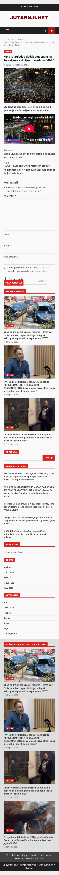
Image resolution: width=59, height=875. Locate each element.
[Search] (45, 30)
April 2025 (8, 567)
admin (8, 65)
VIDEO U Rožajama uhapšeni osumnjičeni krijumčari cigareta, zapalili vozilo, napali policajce (25, 534)
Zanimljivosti (10, 633)
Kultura (15, 855)
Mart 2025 (9, 572)
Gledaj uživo (51, 30)
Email (7, 245)
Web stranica (11, 256)
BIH (5, 602)
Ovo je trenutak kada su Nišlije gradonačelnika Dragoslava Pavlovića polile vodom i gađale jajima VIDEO (29, 520)
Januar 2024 (9, 582)
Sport (6, 623)
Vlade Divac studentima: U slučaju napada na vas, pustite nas (29, 154)
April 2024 (8, 577)
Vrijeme (29, 858)
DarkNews (44, 864)
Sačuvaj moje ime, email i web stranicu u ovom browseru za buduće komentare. (28, 269)
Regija (7, 618)
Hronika (7, 51)
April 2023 (8, 588)
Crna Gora (9, 607)
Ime (6, 234)
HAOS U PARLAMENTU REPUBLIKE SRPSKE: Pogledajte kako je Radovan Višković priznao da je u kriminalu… (29, 168)
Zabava (39, 858)
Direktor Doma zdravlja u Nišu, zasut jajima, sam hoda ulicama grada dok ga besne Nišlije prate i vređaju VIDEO (29, 414)
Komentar (10, 195)
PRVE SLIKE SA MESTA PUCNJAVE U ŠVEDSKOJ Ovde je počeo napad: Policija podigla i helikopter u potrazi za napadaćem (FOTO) (29, 312)
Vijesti (49, 855)
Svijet (6, 628)
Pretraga (11, 452)
